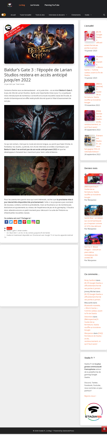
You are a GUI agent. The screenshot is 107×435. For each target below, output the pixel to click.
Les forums (34, 5)
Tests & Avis (40, 15)
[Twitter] (11, 222)
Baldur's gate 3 (12, 231)
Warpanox (88, 333)
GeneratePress (68, 431)
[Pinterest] (24, 222)
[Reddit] (15, 222)
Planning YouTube (52, 5)
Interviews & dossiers (57, 15)
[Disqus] (39, 275)
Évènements (76, 15)
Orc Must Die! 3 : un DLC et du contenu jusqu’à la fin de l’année (28, 233)
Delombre (88, 316)
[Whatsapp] (29, 222)
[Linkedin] (20, 222)
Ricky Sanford (90, 280)
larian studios (22, 231)
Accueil (13, 15)
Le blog (22, 5)
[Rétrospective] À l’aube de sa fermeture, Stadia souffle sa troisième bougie (92, 324)
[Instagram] (33, 222)
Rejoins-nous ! (90, 396)
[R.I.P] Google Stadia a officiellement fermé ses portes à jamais (93, 286)
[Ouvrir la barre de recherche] (104, 15)
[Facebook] (6, 222)
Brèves (9, 228)
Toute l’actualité (25, 15)
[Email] (38, 222)
